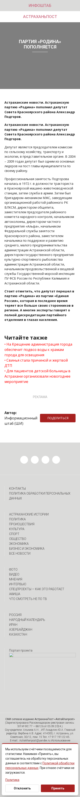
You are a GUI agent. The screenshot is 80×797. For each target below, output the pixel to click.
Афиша (14, 594)
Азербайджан (20, 629)
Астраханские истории (29, 514)
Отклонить (22, 788)
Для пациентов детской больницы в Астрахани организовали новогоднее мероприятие (37, 376)
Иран (13, 624)
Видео (14, 574)
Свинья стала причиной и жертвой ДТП (36, 363)
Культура (16, 529)
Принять (57, 788)
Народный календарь (27, 620)
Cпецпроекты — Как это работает (36, 589)
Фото (13, 569)
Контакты (17, 488)
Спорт (14, 534)
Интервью (17, 584)
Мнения (15, 579)
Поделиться (57, 418)
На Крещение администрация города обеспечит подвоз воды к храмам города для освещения (38, 349)
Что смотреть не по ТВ (28, 599)
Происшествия (21, 524)
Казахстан (18, 634)
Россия (15, 615)
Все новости (19, 553)
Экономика (19, 543)
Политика (17, 519)
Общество (17, 539)
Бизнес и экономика (26, 548)
